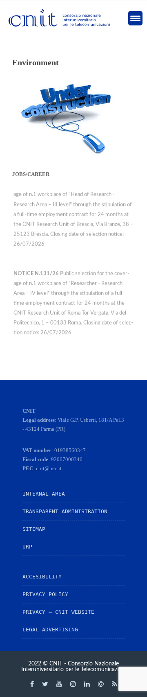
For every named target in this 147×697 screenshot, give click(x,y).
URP (27, 547)
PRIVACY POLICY (45, 594)
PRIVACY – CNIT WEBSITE (58, 612)
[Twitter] (45, 683)
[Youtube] (59, 683)
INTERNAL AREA (43, 494)
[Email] (101, 683)
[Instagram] (73, 683)
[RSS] (114, 683)
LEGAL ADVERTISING (50, 629)
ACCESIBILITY (42, 577)
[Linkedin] (87, 683)
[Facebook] (32, 683)
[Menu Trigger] (135, 18)
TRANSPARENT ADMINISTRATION (64, 511)
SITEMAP (33, 529)
